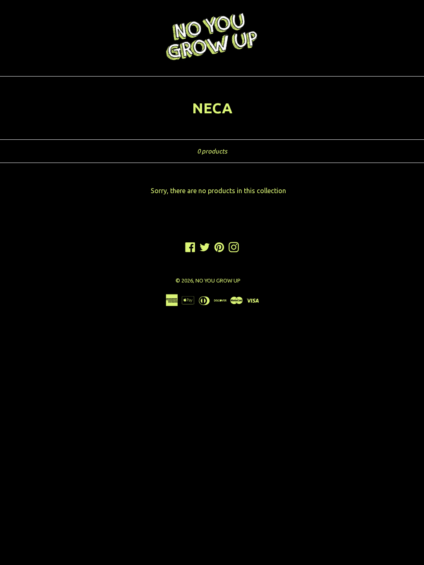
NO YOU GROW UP (218, 280)
